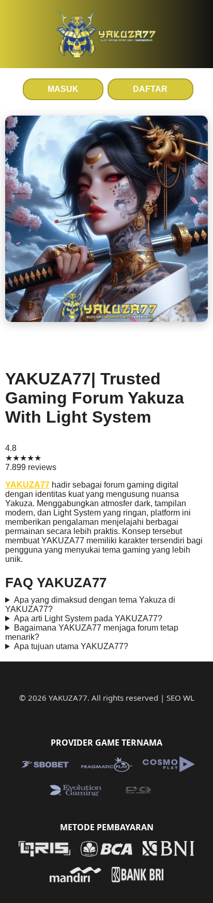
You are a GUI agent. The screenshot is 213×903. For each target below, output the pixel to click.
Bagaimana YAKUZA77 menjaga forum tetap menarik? (91, 632)
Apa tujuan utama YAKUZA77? (71, 646)
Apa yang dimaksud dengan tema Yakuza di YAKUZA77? (90, 604)
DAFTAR (150, 89)
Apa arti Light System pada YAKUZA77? (88, 618)
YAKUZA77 (27, 484)
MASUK (63, 89)
